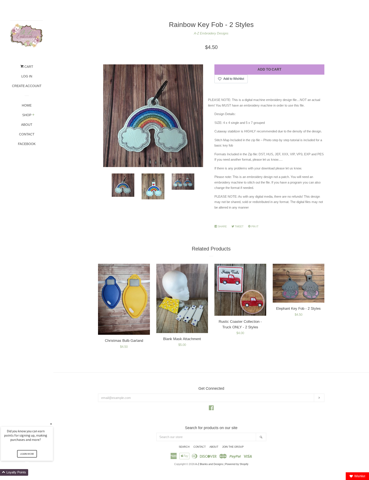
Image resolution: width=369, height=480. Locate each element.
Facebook (27, 144)
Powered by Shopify (236, 464)
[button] (32, 472)
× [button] (51, 424)
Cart (28, 66)
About (26, 124)
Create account (26, 86)
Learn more (27, 453)
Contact (26, 134)
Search (184, 446)
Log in (26, 76)
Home (27, 105)
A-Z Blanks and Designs (209, 464)
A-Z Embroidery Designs (211, 33)
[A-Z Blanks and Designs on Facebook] (211, 408)
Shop (26, 115)
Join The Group (233, 446)
